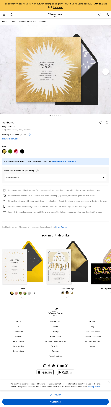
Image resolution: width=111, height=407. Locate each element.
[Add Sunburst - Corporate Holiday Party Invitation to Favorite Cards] (100, 122)
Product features (92, 341)
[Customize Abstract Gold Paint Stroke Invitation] (55, 69)
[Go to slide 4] (56, 115)
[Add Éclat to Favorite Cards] (22, 298)
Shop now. (58, 7)
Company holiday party (27, 22)
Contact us (18, 331)
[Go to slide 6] (60, 115)
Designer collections (92, 336)
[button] (37, 170)
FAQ (18, 327)
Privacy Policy (94, 386)
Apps (92, 346)
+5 (34, 293)
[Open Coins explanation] (29, 134)
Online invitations (92, 331)
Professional (12, 177)
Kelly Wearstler (8, 126)
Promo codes (55, 336)
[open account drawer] (107, 14)
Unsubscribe (18, 346)
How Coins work (10, 138)
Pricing (55, 331)
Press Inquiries (55, 356)
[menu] (4, 14)
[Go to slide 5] (58, 115)
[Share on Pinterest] (53, 365)
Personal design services (55, 341)
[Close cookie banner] (109, 382)
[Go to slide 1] (50, 115)
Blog (92, 327)
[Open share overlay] (107, 122)
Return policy (18, 341)
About (55, 327)
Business (12, 22)
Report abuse (18, 351)
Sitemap (18, 336)
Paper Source (61, 227)
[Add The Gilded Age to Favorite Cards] (67, 297)
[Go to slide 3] (54, 115)
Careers (55, 351)
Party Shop (55, 346)
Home (4, 22)
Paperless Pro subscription (64, 161)
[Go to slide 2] (52, 115)
